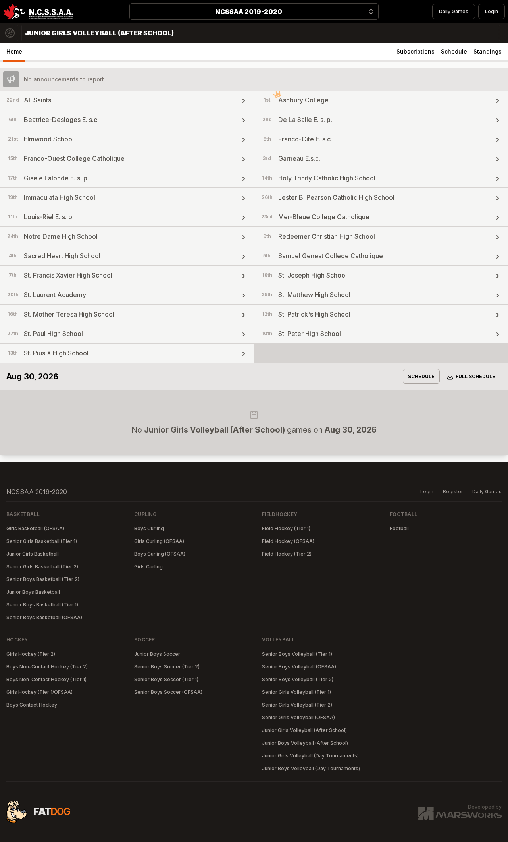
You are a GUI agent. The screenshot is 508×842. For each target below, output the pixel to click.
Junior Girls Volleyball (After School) (304, 730)
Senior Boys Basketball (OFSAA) (44, 617)
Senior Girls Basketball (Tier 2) (42, 567)
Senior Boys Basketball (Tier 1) (42, 605)
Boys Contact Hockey (31, 705)
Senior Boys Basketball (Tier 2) (42, 579)
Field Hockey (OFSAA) (288, 541)
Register (453, 491)
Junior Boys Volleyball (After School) (305, 743)
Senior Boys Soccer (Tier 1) (166, 679)
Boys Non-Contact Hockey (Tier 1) (46, 679)
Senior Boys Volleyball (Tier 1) (297, 654)
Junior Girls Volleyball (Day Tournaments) (310, 756)
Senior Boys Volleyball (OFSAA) (299, 667)
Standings (487, 51)
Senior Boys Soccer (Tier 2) (167, 667)
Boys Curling (149, 528)
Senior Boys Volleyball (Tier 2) (297, 679)
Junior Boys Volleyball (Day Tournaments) (311, 768)
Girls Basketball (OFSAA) (35, 528)
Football (399, 528)
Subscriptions (415, 51)
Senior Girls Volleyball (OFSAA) (298, 717)
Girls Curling (148, 567)
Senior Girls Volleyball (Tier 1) (296, 692)
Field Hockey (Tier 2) (287, 554)
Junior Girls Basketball (32, 554)
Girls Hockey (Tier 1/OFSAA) (39, 692)
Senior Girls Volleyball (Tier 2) (297, 705)
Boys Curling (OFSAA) (159, 554)
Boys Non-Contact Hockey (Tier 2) (47, 667)
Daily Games (453, 11)
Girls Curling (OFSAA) (159, 541)
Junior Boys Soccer (157, 654)
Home (14, 51)
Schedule (454, 51)
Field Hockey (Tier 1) (286, 528)
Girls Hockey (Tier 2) (30, 654)
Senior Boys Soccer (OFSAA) (168, 692)
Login (491, 11)
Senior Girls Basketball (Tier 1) (41, 541)
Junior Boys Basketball (33, 592)
